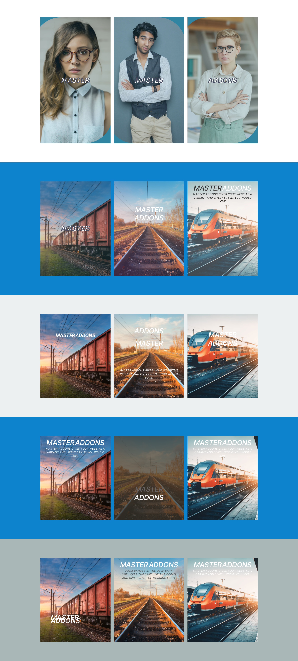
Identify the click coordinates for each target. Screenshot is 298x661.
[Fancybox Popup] (75, 80)
